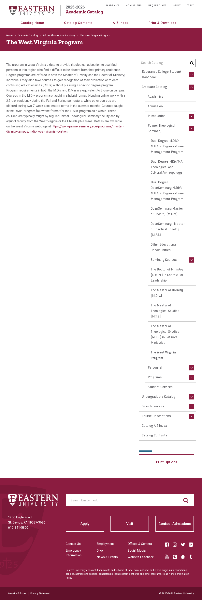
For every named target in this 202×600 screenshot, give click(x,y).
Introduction (157, 116)
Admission (155, 106)
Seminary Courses (164, 260)
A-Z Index (120, 23)
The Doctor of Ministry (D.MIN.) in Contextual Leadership (167, 275)
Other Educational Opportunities (164, 247)
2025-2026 (84, 9)
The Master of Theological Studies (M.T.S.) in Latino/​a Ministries (165, 335)
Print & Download (163, 23)
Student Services (160, 387)
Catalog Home (32, 23)
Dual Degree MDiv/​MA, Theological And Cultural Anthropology (167, 167)
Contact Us (73, 544)
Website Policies (17, 593)
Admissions (134, 6)
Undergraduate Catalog (158, 397)
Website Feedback (141, 557)
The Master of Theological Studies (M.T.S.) (165, 311)
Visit (190, 6)
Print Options (166, 462)
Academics (113, 6)
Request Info (157, 6)
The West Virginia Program (163, 355)
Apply (177, 6)
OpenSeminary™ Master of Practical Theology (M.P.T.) (167, 229)
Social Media (137, 550)
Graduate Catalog (28, 35)
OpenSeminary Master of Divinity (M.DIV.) (167, 211)
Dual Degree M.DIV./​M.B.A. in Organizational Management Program (167, 146)
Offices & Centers (140, 544)
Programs (155, 377)
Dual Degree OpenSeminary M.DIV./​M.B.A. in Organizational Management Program (167, 191)
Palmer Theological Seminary (59, 35)
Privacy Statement (40, 593)
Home (9, 35)
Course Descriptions (156, 416)
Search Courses (153, 406)
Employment (105, 544)
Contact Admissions (174, 524)
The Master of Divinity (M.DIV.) (167, 293)
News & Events (107, 557)
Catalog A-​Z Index (154, 426)
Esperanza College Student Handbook (161, 74)
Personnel (155, 368)
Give (100, 550)
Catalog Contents (78, 23)
